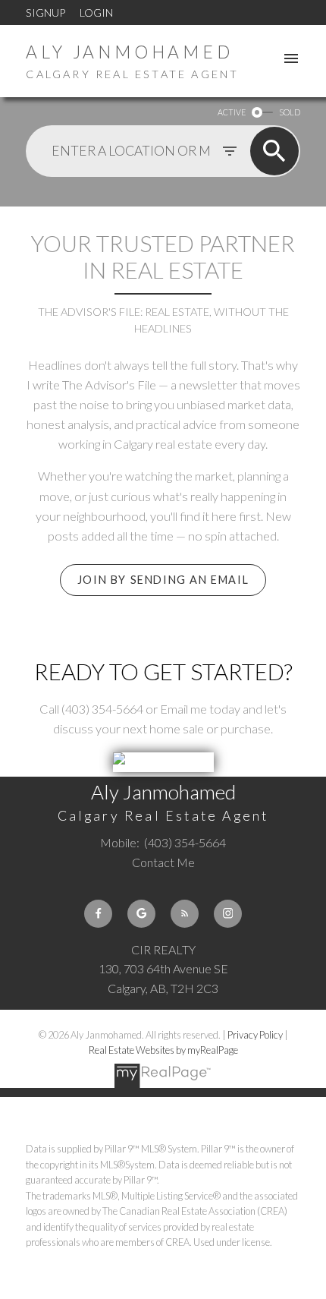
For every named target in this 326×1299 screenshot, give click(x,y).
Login (96, 12)
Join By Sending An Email (163, 579)
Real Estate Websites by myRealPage (163, 1050)
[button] (163, 580)
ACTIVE (232, 112)
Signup (45, 12)
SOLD (289, 112)
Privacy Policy (255, 1035)
